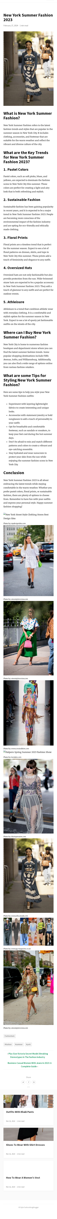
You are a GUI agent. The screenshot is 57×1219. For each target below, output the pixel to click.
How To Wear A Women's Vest (23, 1177)
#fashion (8, 1044)
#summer (19, 1044)
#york (28, 1044)
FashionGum (9, 1036)
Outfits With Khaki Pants (20, 1111)
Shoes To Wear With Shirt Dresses (25, 1144)
